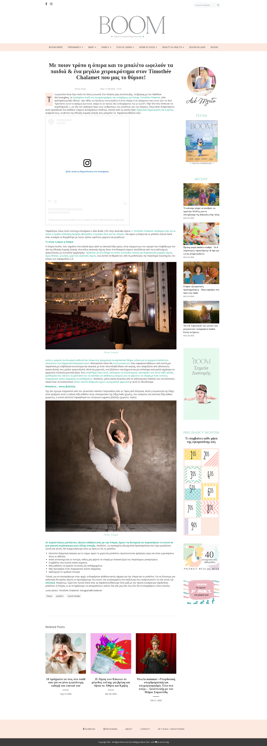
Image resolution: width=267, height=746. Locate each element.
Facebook (90, 729)
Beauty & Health (172, 47)
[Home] (133, 26)
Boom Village (197, 47)
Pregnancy (74, 47)
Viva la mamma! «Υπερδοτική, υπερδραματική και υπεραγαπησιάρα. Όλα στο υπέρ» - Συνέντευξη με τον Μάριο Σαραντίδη (156, 685)
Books (214, 47)
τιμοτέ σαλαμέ (74, 596)
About (128, 729)
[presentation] (187, 141)
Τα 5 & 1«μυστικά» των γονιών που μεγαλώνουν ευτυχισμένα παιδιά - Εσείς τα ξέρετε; (200, 329)
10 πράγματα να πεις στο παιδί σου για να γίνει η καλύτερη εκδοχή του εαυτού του (65, 682)
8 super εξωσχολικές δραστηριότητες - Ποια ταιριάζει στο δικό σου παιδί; (201, 289)
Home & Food (147, 47)
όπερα (49, 596)
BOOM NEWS (56, 47)
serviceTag (164, 742)
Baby (91, 47)
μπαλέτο (59, 596)
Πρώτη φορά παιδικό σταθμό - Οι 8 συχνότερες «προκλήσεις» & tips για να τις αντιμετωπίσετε (201, 250)
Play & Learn (124, 47)
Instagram (111, 729)
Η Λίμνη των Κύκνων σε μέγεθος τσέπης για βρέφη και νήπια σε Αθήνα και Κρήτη (111, 682)
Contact (145, 729)
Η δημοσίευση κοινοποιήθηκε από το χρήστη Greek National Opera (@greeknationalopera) (92, 219)
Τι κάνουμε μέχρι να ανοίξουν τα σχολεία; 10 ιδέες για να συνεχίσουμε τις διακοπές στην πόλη (201, 211)
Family (105, 47)
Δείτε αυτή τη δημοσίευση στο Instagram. (87, 171)
